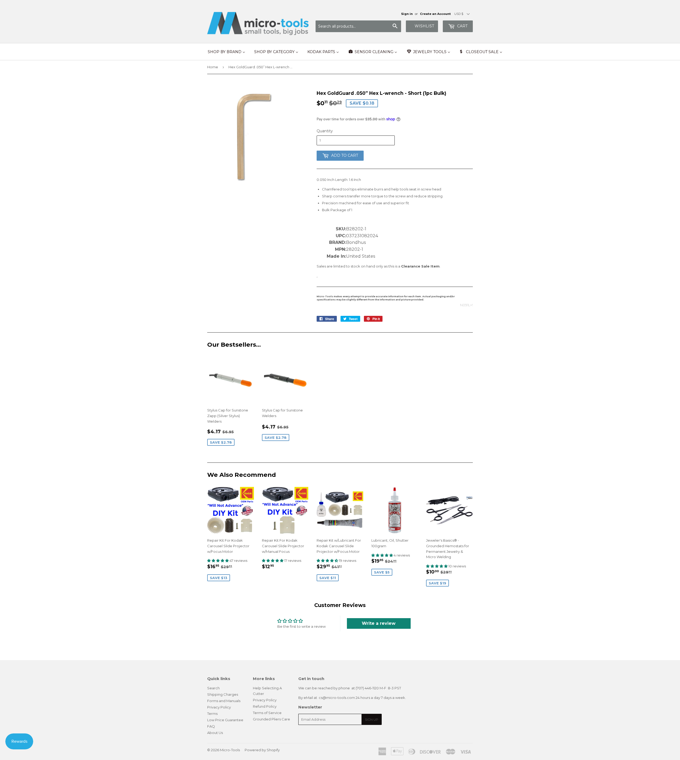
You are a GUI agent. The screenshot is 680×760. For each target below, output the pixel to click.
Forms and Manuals (223, 701)
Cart (462, 26)
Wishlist (424, 26)
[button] (218, 560)
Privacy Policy (219, 707)
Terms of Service (267, 713)
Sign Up (371, 719)
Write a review (379, 623)
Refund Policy (265, 706)
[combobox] (358, 26)
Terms (212, 713)
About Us (215, 733)
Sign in (407, 14)
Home (212, 67)
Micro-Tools (230, 750)
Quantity (325, 131)
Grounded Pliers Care (271, 719)
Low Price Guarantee (225, 720)
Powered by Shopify (262, 750)
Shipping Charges (222, 694)
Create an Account (435, 14)
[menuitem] (226, 52)
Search (213, 688)
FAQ (211, 726)
